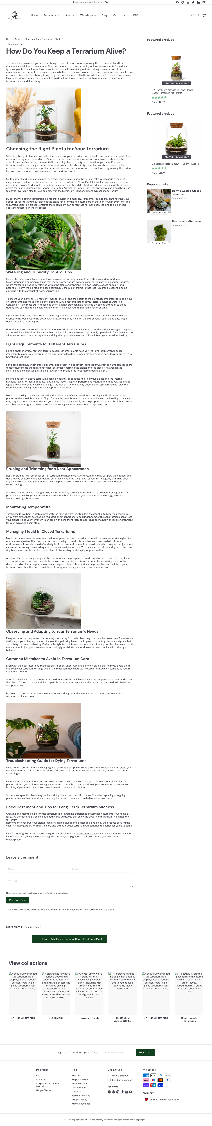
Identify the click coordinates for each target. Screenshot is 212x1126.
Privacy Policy (75, 909)
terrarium (78, 156)
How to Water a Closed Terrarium (186, 192)
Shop (68, 15)
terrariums (45, 69)
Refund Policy (79, 1083)
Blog (104, 15)
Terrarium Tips (179, 198)
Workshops (86, 15)
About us (41, 1079)
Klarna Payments (81, 1103)
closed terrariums (61, 179)
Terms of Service (98, 909)
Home (34, 15)
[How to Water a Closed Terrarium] (159, 201)
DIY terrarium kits (86, 833)
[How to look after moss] (159, 231)
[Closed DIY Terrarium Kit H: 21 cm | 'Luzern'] (176, 148)
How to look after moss (186, 221)
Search (76, 1075)
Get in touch (120, 15)
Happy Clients (43, 1090)
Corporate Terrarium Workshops (47, 1085)
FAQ (135, 15)
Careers (76, 1091)
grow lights (53, 370)
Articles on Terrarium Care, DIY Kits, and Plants (38, 39)
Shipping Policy (80, 1079)
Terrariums (50, 15)
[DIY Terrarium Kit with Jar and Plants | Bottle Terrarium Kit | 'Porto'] (176, 76)
